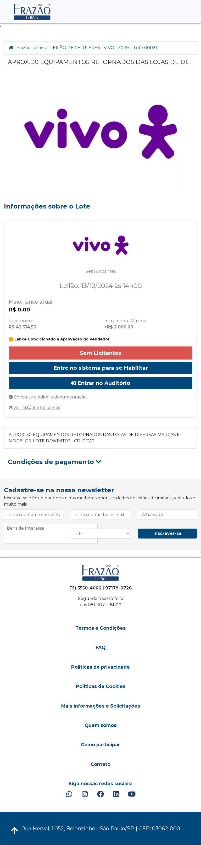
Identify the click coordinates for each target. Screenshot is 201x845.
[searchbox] (51, 528)
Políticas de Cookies (100, 686)
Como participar (100, 744)
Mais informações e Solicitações (100, 706)
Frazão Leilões (31, 47)
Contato (100, 764)
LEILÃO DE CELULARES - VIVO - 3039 (90, 47)
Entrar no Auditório (103, 383)
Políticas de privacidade (100, 667)
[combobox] (51, 533)
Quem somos (100, 725)
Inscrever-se (167, 533)
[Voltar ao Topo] (14, 830)
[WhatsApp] (69, 794)
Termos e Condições (100, 628)
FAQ (100, 647)
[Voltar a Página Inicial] (32, 11)
